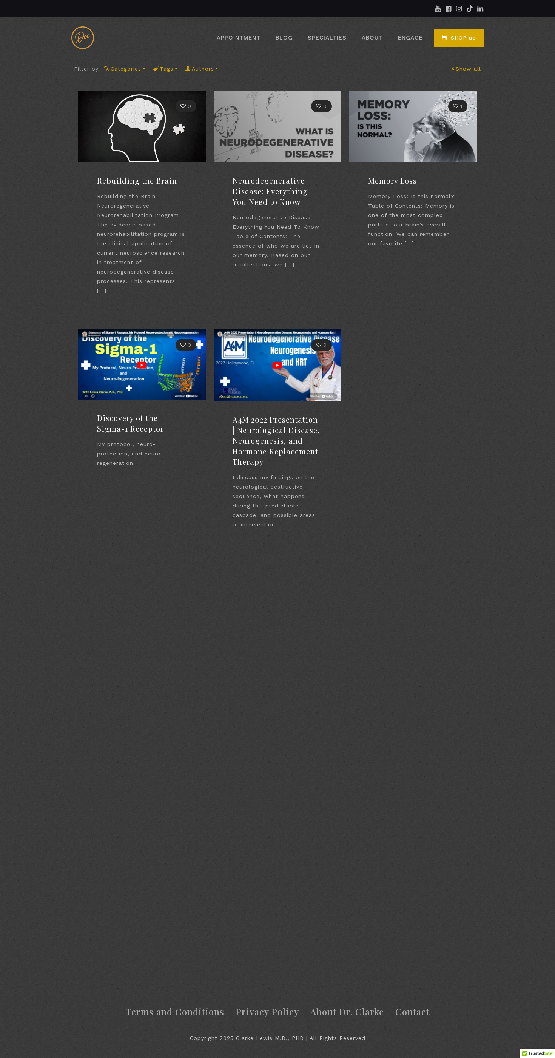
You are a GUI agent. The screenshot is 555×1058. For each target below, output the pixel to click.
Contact (412, 1012)
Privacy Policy (267, 1012)
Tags (166, 69)
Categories (126, 69)
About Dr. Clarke (347, 1012)
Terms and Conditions (175, 1012)
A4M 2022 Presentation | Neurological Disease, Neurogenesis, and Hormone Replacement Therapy (276, 440)
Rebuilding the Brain (137, 180)
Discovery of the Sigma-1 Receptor (130, 423)
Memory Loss (392, 180)
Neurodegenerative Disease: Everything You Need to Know (270, 191)
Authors (203, 69)
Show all (468, 69)
